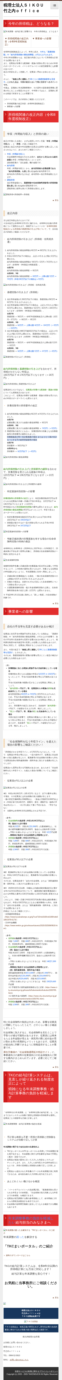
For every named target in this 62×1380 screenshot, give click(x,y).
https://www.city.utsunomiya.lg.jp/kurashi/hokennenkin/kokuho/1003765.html (32, 990)
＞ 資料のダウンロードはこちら (16, 1255)
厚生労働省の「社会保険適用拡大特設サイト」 (27, 1052)
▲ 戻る (55, 200)
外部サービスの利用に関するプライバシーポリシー (36, 1371)
